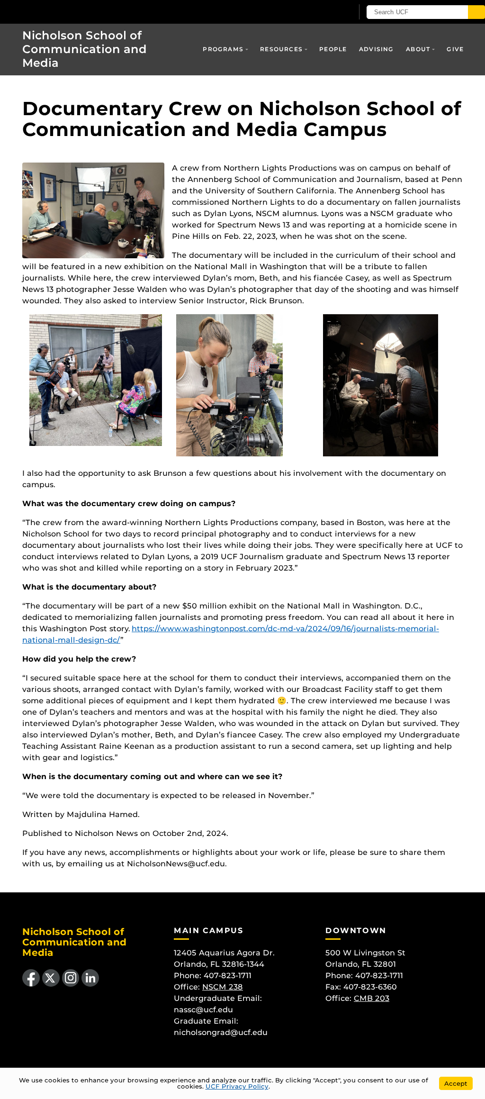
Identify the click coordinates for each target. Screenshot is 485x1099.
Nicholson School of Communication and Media (84, 49)
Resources (281, 49)
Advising (376, 49)
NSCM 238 (222, 986)
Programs (223, 49)
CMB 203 (371, 998)
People (333, 49)
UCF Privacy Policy (237, 1086)
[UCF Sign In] (322, 12)
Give (455, 49)
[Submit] (476, 12)
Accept (455, 1083)
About (418, 49)
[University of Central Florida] (70, 11)
